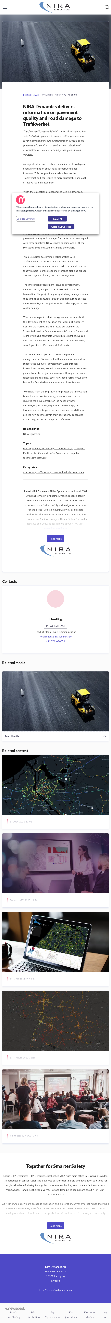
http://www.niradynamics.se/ (55, 1290)
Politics (27, 448)
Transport (79, 448)
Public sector (30, 453)
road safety (29, 472)
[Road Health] (55, 701)
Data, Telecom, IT (63, 448)
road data (78, 472)
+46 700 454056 (55, 641)
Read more (55, 538)
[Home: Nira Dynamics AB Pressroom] (54, 7)
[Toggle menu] (5, 7)
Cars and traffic (46, 453)
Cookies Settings (25, 218)
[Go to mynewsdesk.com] (14, 1308)
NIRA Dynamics (31, 434)
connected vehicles (62, 472)
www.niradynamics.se (55, 528)
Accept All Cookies (61, 226)
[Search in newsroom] (107, 7)
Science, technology (43, 448)
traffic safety (43, 472)
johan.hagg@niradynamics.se (56, 636)
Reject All (57, 218)
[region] (55, 213)
